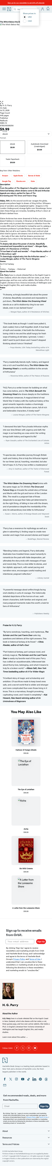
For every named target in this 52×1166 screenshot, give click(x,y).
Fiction (3, 269)
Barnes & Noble (34, 175)
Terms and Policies (10, 1144)
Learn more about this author (14, 1037)
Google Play (6, 181)
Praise (2, 287)
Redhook (3, 120)
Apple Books (18, 175)
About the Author (7, 271)
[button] (26, 102)
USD (30, 16)
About (5, 1131)
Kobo (33, 181)
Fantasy (11, 269)
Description (5, 184)
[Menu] (4, 9)
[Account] (43, 9)
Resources (7, 1137)
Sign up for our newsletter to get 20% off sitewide (26, 2)
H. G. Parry (7, 105)
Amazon (5, 175)
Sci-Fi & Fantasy (7, 263)
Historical (21, 269)
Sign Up (41, 941)
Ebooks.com (21, 181)
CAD (30, 20)
